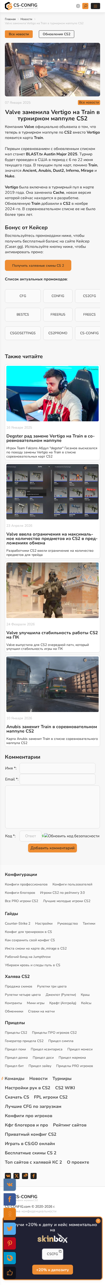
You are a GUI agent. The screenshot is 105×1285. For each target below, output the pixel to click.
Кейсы (86, 1003)
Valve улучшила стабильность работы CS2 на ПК (52, 635)
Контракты (13, 1003)
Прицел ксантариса (47, 1049)
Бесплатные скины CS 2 (30, 1153)
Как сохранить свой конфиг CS (30, 940)
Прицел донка (16, 1057)
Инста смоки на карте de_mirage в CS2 (36, 948)
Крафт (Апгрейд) (62, 1003)
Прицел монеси (80, 1049)
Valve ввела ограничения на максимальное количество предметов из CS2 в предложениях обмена (52, 538)
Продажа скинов (18, 986)
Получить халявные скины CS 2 (38, 265)
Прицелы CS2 (16, 1032)
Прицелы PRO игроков (74, 1066)
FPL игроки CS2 (51, 1097)
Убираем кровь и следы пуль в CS (32, 965)
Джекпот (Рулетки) (61, 994)
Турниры (62, 1078)
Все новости (19, 34)
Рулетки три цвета (52, 986)
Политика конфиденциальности (30, 1211)
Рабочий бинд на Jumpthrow (28, 956)
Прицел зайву (40, 1066)
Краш (85, 994)
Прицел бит (14, 1066)
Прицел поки (15, 1049)
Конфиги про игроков (28, 1116)
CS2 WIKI (65, 1088)
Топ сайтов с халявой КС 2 (33, 1162)
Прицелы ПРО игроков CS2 (54, 1032)
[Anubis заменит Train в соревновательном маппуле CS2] (52, 684)
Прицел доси (43, 1057)
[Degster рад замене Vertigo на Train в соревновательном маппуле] (52, 393)
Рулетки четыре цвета (23, 994)
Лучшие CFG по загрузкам (33, 1106)
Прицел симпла (61, 1041)
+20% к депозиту (52, 1270)
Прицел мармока (72, 1057)
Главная (10, 19)
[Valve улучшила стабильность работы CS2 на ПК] (52, 590)
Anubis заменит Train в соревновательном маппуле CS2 (51, 728)
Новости (26, 19)
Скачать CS (17, 1097)
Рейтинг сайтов (69, 1125)
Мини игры (35, 1003)
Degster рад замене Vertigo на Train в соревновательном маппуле (50, 438)
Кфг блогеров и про (26, 1125)
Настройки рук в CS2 (27, 1088)
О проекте (78, 1162)
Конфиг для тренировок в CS (28, 931)
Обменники (14, 1011)
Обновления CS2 (56, 34)
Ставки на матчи (41, 1011)
